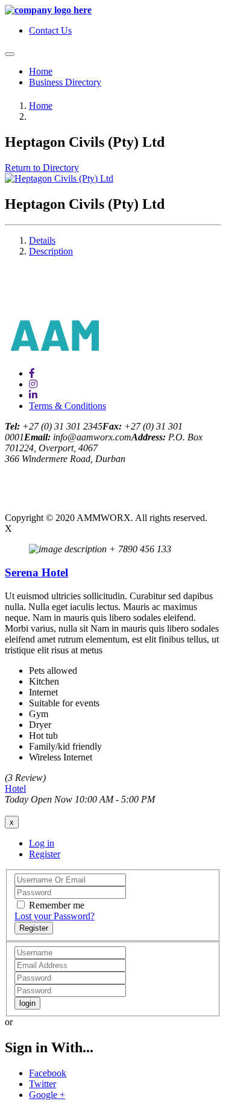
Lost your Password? (54, 916)
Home (40, 71)
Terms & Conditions (67, 406)
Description (51, 251)
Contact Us (50, 30)
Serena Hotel (36, 572)
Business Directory (65, 82)
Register (44, 854)
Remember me (56, 905)
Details (42, 240)
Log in (41, 843)
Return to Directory (42, 167)
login (27, 1003)
